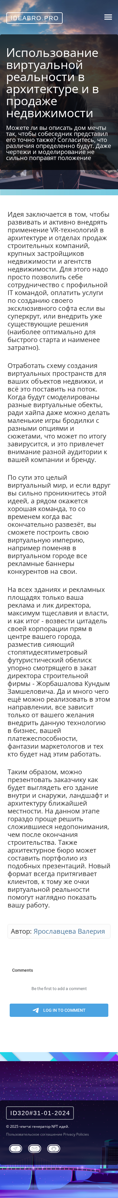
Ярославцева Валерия (69, 931)
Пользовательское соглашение (34, 1134)
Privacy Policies (76, 1134)
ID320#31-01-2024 (40, 1113)
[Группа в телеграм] (15, 1148)
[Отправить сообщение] (35, 1148)
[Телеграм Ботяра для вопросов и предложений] (54, 1148)
